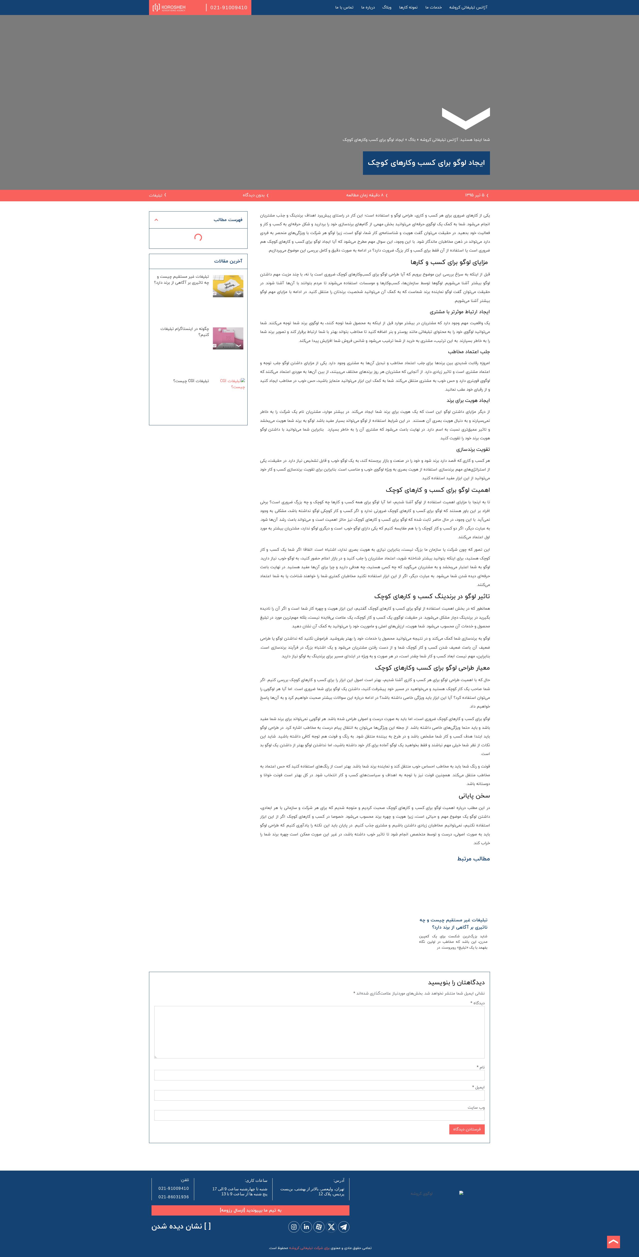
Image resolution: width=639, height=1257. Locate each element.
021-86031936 (174, 1197)
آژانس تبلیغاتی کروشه (468, 7)
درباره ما (368, 7)
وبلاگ (386, 7)
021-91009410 (228, 7)
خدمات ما (433, 7)
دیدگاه (478, 1003)
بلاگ (412, 140)
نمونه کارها (408, 7)
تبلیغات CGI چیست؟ (191, 381)
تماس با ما (344, 7)
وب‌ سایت (476, 1108)
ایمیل (478, 1087)
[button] (156, 220)
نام (481, 1067)
